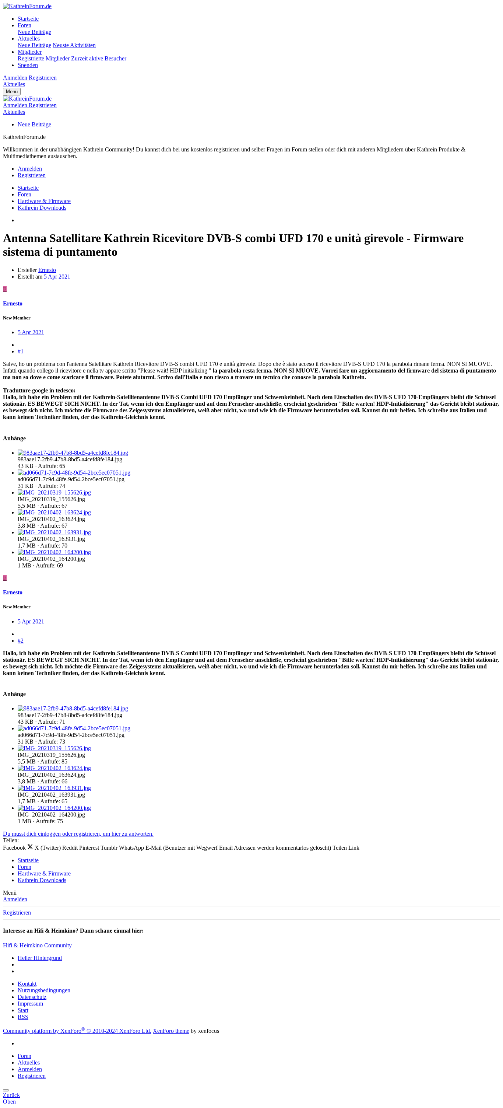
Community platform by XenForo (77, 1031)
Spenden (28, 65)
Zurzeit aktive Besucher (98, 58)
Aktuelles (29, 38)
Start (23, 1010)
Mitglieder (30, 52)
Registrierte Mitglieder (44, 58)
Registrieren (17, 912)
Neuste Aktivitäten (74, 45)
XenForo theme (171, 1031)
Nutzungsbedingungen (44, 990)
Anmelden (15, 899)
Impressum (30, 1003)
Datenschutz (32, 997)
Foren (24, 25)
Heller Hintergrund (40, 958)
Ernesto (47, 270)
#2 (21, 640)
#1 (21, 351)
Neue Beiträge (34, 32)
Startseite (28, 18)
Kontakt (27, 984)
